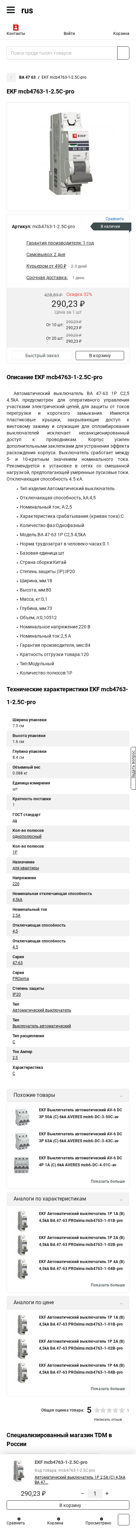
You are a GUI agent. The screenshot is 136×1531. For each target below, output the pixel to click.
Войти (69, 33)
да (15, 820)
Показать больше (108, 1181)
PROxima (21, 978)
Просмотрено (98, 1523)
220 (16, 884)
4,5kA (17, 899)
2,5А (16, 915)
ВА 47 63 (27, 77)
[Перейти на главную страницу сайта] (49, 10)
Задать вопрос (133, 765)
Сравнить (16, 1523)
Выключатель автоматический (42, 1026)
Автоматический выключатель (42, 1010)
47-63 (18, 963)
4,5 (15, 931)
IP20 (17, 994)
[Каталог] (11, 10)
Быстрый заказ (42, 355)
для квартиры (26, 868)
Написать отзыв (108, 1419)
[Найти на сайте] (123, 53)
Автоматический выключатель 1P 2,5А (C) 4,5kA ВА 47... (80, 1480)
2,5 (15, 1057)
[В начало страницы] (123, 1519)
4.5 (15, 947)
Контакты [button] (16, 33)
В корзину (100, 355)
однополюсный (27, 836)
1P (15, 852)
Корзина (121, 33)
